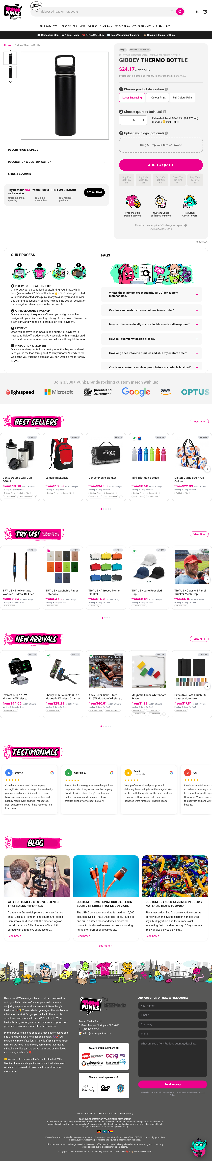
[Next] (207, 469)
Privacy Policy (126, 1113)
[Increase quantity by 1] (143, 120)
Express (92, 26)
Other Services (142, 26)
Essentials (121, 26)
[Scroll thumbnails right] (10, 82)
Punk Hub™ (163, 26)
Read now (14, 936)
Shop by (105, 26)
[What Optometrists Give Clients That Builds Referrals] (37, 876)
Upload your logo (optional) (144, 133)
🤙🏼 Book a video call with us (159, 35)
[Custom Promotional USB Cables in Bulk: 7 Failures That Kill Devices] (106, 876)
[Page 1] (101, 509)
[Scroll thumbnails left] (10, 50)
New (82, 26)
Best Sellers (69, 26)
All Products (49, 26)
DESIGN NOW (94, 192)
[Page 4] (108, 509)
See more (105, 945)
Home (7, 45)
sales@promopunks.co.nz (125, 35)
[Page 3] (106, 509)
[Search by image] (172, 12)
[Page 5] (110, 509)
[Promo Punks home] (13, 11)
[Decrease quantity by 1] (122, 120)
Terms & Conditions (187, 1092)
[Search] (180, 11)
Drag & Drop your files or (161, 145)
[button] (161, 76)
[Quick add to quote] (36, 497)
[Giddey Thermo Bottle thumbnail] (10, 58)
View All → (199, 421)
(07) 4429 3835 (95, 35)
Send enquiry (172, 1084)
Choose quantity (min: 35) (143, 112)
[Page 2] (103, 509)
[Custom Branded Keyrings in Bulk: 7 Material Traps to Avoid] (175, 876)
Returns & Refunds (107, 1113)
